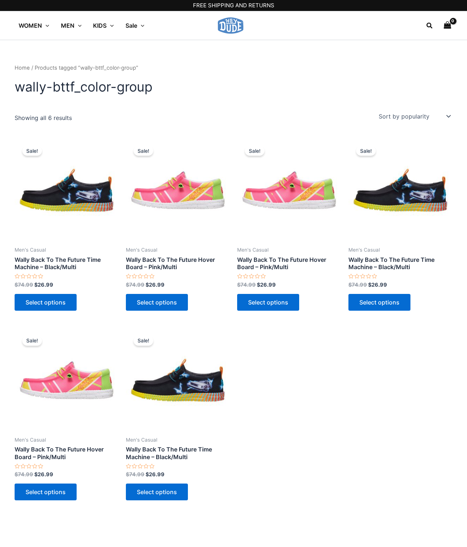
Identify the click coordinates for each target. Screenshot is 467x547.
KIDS (100, 25)
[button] (430, 25)
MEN (67, 25)
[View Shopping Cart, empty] (447, 25)
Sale (131, 25)
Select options (46, 302)
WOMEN (30, 25)
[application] (45, 25)
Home (22, 68)
